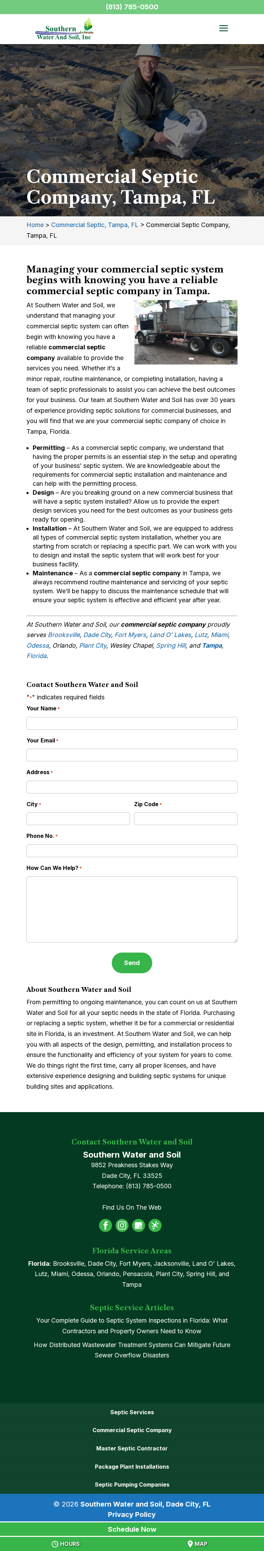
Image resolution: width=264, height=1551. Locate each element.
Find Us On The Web (132, 1207)
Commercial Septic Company (132, 1430)
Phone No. (42, 835)
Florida (36, 655)
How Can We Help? (54, 867)
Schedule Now (132, 1529)
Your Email (42, 740)
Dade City (97, 634)
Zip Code (148, 804)
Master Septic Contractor (132, 1448)
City (33, 804)
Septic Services (132, 1412)
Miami (219, 634)
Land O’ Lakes (170, 634)
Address (39, 772)
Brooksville (64, 634)
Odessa (37, 645)
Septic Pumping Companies (132, 1484)
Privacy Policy (132, 1514)
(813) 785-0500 (132, 7)
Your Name (43, 708)
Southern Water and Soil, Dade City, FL (145, 1504)
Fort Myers (130, 634)
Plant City (92, 645)
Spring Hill (171, 645)
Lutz (201, 634)
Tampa (212, 645)
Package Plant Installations (132, 1466)
